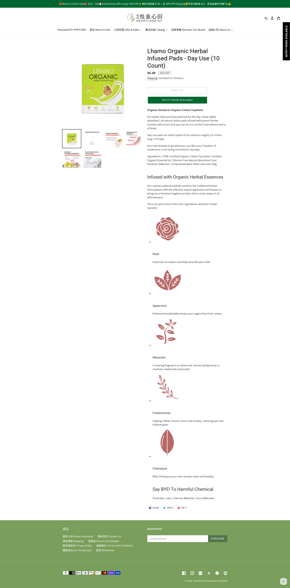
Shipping (152, 78)
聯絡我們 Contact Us (109, 536)
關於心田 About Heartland (78, 536)
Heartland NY (200, 580)
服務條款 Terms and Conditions (114, 545)
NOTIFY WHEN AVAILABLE (177, 100)
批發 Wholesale (105, 550)
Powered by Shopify (217, 580)
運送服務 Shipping (73, 541)
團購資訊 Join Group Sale (77, 550)
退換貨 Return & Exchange (103, 541)
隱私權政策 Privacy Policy (77, 545)
